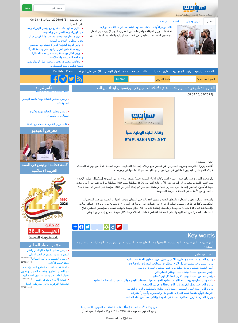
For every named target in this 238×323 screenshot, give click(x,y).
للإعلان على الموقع (90, 71)
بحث (27, 7)
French (70, 71)
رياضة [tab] (163, 21)
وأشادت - (83, 242)
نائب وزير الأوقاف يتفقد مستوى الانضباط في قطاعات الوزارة (136, 27)
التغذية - (209, 246)
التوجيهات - (159, 242)
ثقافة (145, 71)
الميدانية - (129, 242)
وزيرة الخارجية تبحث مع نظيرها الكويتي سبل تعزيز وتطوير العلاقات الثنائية (170, 259)
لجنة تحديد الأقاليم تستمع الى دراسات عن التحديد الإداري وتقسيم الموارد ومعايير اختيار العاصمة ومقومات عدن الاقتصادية (45, 271)
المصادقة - (98, 242)
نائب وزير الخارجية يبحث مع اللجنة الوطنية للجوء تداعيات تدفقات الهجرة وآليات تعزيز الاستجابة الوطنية (154, 280)
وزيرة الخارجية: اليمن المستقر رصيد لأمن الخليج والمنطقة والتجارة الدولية (170, 288)
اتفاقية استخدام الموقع (108, 307)
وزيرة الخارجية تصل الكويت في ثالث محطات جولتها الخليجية (178, 284)
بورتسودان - (114, 242)
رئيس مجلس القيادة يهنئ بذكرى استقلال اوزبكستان (183, 276)
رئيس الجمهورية (182, 71)
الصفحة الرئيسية (204, 71)
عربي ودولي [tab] (193, 21)
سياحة (135, 71)
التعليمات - (144, 242)
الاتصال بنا (87, 307)
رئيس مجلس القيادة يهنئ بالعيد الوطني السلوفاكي (184, 272)
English (58, 71)
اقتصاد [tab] (176, 21)
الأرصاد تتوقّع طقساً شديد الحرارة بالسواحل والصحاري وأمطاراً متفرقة (172, 293)
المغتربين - (175, 242)
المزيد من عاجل (204, 254)
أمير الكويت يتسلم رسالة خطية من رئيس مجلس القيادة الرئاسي (176, 267)
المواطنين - (207, 242)
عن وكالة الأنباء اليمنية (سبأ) (140, 307)
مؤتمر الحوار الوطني (116, 71)
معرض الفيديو (44, 130)
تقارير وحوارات (160, 71)
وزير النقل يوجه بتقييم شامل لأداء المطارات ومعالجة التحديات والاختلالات (171, 263)
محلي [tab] (209, 21)
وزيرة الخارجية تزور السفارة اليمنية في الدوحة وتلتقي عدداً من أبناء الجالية (170, 297)
